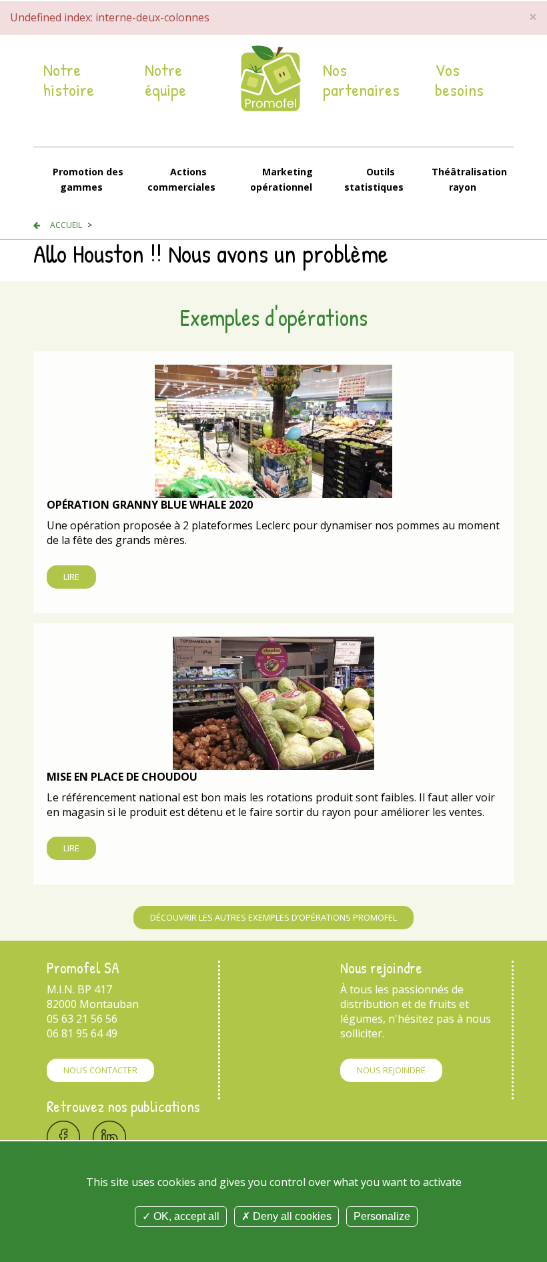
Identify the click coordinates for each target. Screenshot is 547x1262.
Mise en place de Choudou (122, 776)
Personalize (382, 1216)
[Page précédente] (36, 225)
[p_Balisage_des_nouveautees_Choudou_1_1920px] (273, 702)
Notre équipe (165, 80)
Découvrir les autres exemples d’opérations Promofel (273, 917)
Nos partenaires (361, 80)
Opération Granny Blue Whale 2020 (150, 504)
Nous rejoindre (391, 1070)
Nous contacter (100, 1070)
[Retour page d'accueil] (270, 77)
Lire (71, 577)
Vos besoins (459, 80)
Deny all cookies (291, 1216)
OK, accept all (185, 1216)
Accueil (66, 225)
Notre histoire (68, 80)
